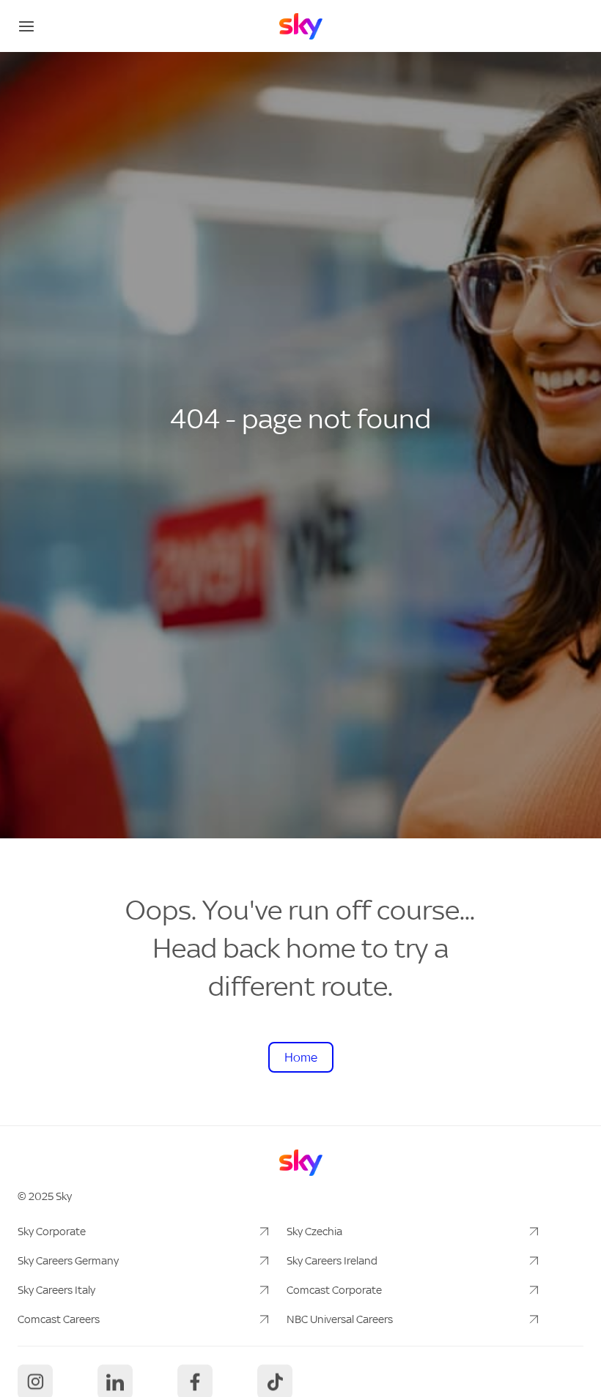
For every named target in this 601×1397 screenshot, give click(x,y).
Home (300, 1057)
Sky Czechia (314, 1231)
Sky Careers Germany (68, 1260)
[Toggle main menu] (26, 26)
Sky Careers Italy (56, 1290)
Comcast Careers (59, 1319)
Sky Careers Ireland (332, 1260)
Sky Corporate (52, 1231)
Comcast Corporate (334, 1290)
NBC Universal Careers (340, 1319)
